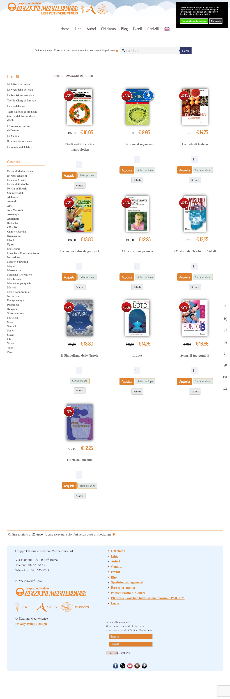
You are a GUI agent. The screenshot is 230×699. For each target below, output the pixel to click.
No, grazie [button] (216, 21)
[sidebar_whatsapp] (225, 330)
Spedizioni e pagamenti (127, 582)
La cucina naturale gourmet (79, 251)
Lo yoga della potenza (20, 89)
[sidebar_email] (225, 377)
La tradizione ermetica (20, 95)
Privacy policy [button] (203, 14)
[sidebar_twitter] (225, 318)
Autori (91, 28)
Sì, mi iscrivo (120, 652)
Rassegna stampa (123, 587)
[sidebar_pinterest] (225, 353)
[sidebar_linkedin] (225, 342)
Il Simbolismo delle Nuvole (79, 355)
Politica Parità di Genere (128, 592)
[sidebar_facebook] (225, 307)
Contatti (153, 28)
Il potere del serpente (19, 141)
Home (65, 28)
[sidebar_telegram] (225, 365)
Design (42, 623)
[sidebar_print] (225, 388)
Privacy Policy (25, 623)
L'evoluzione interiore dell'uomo (20, 128)
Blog (124, 28)
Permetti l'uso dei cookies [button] (194, 21)
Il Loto (137, 355)
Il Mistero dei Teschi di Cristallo (194, 251)
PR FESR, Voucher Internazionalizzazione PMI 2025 (148, 598)
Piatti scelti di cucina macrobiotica (79, 147)
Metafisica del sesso (18, 84)
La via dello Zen (16, 106)
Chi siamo (108, 28)
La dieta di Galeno (195, 144)
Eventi (137, 28)
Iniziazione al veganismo (137, 144)
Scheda (79, 185)
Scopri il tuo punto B (195, 355)
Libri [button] (78, 28)
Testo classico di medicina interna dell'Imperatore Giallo (22, 116)
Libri (114, 556)
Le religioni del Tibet (19, 147)
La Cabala (13, 136)
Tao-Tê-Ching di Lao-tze (21, 100)
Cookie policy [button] (187, 14)
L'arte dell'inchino (80, 459)
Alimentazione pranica (137, 251)
